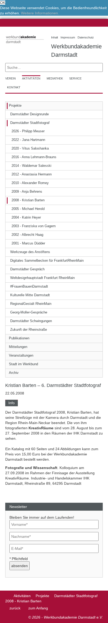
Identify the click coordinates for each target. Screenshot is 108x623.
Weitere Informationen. (40, 13)
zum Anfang (38, 608)
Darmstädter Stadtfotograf (76, 596)
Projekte (42, 596)
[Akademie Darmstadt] (7, 596)
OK (2, 3)
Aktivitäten (22, 596)
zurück (14, 608)
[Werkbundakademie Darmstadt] (24, 44)
